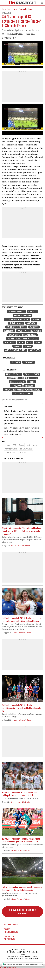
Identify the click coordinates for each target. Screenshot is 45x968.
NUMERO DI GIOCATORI (22, 315)
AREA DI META (35, 350)
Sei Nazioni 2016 (26, 448)
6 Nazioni (30, 9)
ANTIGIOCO (29, 385)
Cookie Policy (9, 936)
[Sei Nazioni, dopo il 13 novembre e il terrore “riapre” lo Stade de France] (22, 55)
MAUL (29, 342)
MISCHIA (28, 346)
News (8, 9)
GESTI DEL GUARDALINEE (22, 393)
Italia (28, 445)
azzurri (7, 445)
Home (4, 9)
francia (21, 445)
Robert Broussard (11, 448)
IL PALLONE (32, 311)
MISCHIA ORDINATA (17, 381)
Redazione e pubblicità (12, 924)
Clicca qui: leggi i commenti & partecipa (22, 911)
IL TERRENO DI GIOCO (16, 311)
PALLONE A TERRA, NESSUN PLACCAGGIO (22, 338)
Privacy (7, 929)
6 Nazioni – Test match (19, 9)
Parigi (35, 445)
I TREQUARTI (28, 362)
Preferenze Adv (9, 939)
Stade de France (10, 452)
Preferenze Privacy (11, 932)
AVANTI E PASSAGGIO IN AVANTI (29, 330)
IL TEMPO (36, 319)
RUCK (21, 342)
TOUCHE (17, 346)
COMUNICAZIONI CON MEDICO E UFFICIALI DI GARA (22, 389)
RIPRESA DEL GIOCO (13, 374)
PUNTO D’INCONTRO (29, 378)
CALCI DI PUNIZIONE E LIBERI (15, 350)
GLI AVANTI (16, 362)
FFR (14, 445)
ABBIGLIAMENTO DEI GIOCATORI (17, 319)
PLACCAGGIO (10, 342)
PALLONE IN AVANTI (32, 374)
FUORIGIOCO (8, 330)
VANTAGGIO (31, 323)
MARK (38, 342)
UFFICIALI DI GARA (16, 323)
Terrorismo (23, 452)
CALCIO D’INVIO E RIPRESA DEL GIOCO (22, 334)
